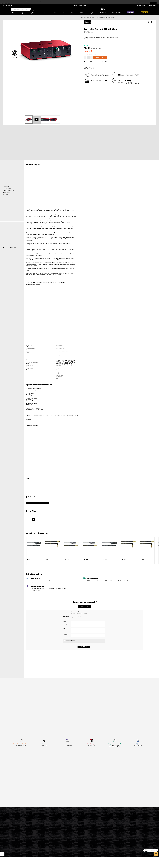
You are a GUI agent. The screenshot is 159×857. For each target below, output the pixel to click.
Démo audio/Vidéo (7, 188)
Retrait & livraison (6, 192)
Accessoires (103, 12)
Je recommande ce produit (71, 640)
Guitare (13, 13)
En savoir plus (87, 39)
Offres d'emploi (153, 5)
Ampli (22, 13)
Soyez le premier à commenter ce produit (92, 42)
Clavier (44, 13)
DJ (63, 12)
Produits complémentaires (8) (8, 190)
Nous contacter (84, 606)
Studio (54, 12)
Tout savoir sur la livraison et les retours (90, 68)
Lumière (81, 12)
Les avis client (5, 194)
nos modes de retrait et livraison (136, 594)
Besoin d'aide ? (13, 247)
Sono (71, 12)
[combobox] (20, 9)
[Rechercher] (28, 9)
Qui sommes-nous (141, 5)
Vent (91, 13)
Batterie (33, 13)
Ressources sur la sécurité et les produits (37, 502)
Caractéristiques (6, 186)
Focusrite (54, 282)
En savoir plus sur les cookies (5, 3)
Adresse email (65, 634)
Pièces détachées (116, 12)
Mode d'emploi (32, 496)
